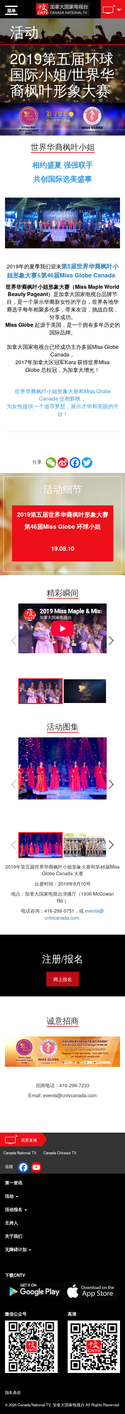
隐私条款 (13, 1392)
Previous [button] (13, 641)
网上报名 (62, 978)
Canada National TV (20, 1152)
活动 (10, 1196)
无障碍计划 (16, 1249)
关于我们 (13, 1236)
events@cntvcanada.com (74, 914)
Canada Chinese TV (60, 1152)
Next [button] (112, 641)
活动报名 (14, 1209)
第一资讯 (13, 1182)
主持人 (11, 1222)
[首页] (62, 8)
